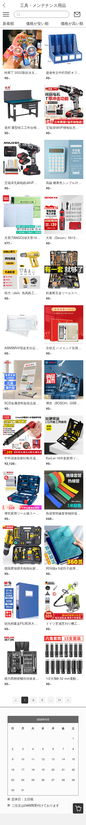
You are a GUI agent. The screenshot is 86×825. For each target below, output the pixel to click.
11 (59, 700)
